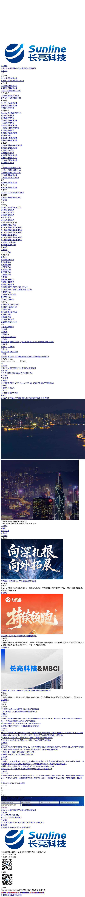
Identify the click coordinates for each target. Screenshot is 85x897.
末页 (23, 783)
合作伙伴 (4, 344)
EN (2, 363)
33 (15, 783)
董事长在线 (17, 68)
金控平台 (22, 373)
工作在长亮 (14, 352)
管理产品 (32, 822)
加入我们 (4, 827)
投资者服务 (36, 357)
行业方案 (4, 71)
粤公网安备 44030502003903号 (33, 892)
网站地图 (18, 895)
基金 (10, 373)
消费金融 (15, 373)
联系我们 (32, 68)
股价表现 (11, 357)
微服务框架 (5, 342)
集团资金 (29, 373)
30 (10, 783)
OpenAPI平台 (25, 342)
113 (20, 783)
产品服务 (4, 200)
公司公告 (4, 357)
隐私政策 (11, 895)
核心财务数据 (20, 357)
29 (9, 783)
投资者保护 (45, 357)
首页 (2, 783)
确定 (2, 795)
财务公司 (4, 817)
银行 (2, 373)
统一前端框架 (35, 342)
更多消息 (4, 825)
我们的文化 (5, 352)
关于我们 (4, 66)
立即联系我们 (27, 805)
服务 (6, 378)
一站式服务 (40, 822)
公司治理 (28, 357)
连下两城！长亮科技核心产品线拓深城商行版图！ (19, 581)
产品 (2, 378)
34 (17, 783)
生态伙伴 (11, 347)
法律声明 (4, 895)
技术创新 (4, 339)
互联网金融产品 (13, 822)
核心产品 (4, 822)
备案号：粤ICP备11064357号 (11, 892)
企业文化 (4, 349)
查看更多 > (5, 593)
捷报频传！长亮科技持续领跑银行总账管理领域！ (19, 636)
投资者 (3, 354)
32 (14, 783)
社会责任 (11, 827)
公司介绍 (4, 68)
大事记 (10, 68)
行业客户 (4, 347)
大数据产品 (24, 822)
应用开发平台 (14, 342)
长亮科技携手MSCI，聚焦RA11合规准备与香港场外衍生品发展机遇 (25, 690)
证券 (6, 373)
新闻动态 (25, 68)
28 (7, 783)
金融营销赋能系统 (47, 342)
